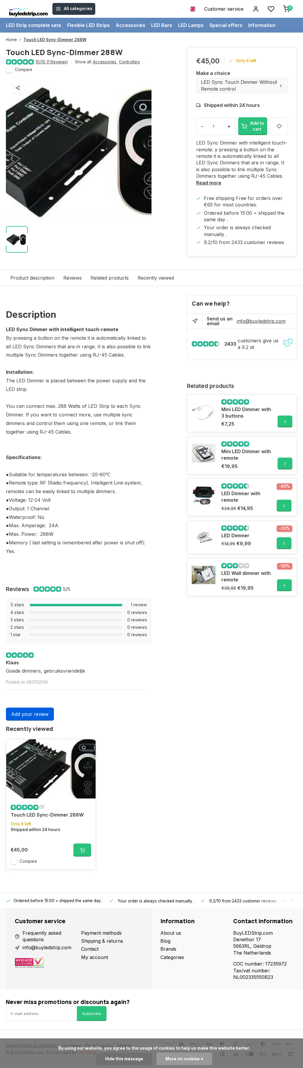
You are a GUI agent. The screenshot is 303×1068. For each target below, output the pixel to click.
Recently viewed (156, 278)
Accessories (130, 25)
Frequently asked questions (41, 936)
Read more (208, 183)
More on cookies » (184, 1058)
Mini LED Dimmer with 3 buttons (246, 412)
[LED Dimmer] (203, 537)
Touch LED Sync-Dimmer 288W (54, 39)
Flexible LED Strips (88, 25)
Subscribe (91, 1013)
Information (261, 25)
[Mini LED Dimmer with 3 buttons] (203, 411)
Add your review (30, 714)
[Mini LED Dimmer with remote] (203, 453)
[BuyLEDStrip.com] (28, 9)
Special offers (225, 25)
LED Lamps (191, 25)
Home (11, 39)
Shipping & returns (102, 941)
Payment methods (101, 933)
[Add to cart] (82, 850)
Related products (110, 278)
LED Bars (161, 25)
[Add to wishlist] (87, 748)
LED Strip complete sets (33, 25)
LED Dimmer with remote (240, 496)
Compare (23, 69)
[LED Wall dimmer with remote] (203, 575)
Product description (32, 278)
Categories (172, 957)
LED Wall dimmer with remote (246, 576)
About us (170, 933)
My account (94, 957)
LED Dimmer (235, 535)
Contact (90, 949)
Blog (165, 941)
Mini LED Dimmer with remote (246, 454)
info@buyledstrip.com (261, 321)
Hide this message (124, 1058)
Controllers (129, 62)
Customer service (224, 9)
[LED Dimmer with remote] (203, 495)
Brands (168, 949)
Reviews (72, 278)
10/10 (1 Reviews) (52, 62)
